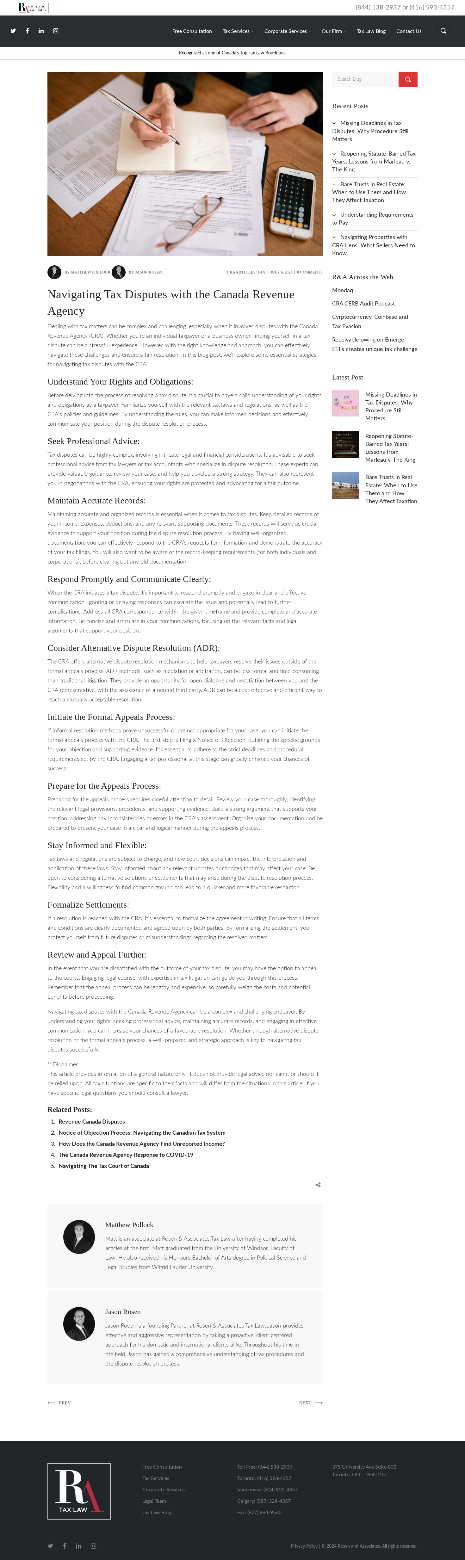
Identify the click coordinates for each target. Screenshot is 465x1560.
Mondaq (342, 290)
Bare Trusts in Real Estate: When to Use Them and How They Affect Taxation (369, 192)
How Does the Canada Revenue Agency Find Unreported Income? (142, 1144)
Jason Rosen (148, 272)
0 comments (310, 272)
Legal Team (154, 1501)
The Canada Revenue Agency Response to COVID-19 (126, 1155)
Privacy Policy (304, 1546)
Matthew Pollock (91, 272)
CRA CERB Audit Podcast (363, 304)
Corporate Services (163, 1489)
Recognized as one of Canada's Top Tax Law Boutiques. (232, 53)
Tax (261, 272)
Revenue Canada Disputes (92, 1122)
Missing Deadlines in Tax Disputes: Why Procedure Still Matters (370, 131)
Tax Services (155, 1478)
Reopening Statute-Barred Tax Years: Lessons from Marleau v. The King (374, 162)
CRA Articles (241, 272)
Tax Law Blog (156, 1512)
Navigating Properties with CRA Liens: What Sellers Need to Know (373, 245)
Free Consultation (162, 1467)
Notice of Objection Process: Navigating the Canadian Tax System (142, 1133)
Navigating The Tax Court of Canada (104, 1166)
